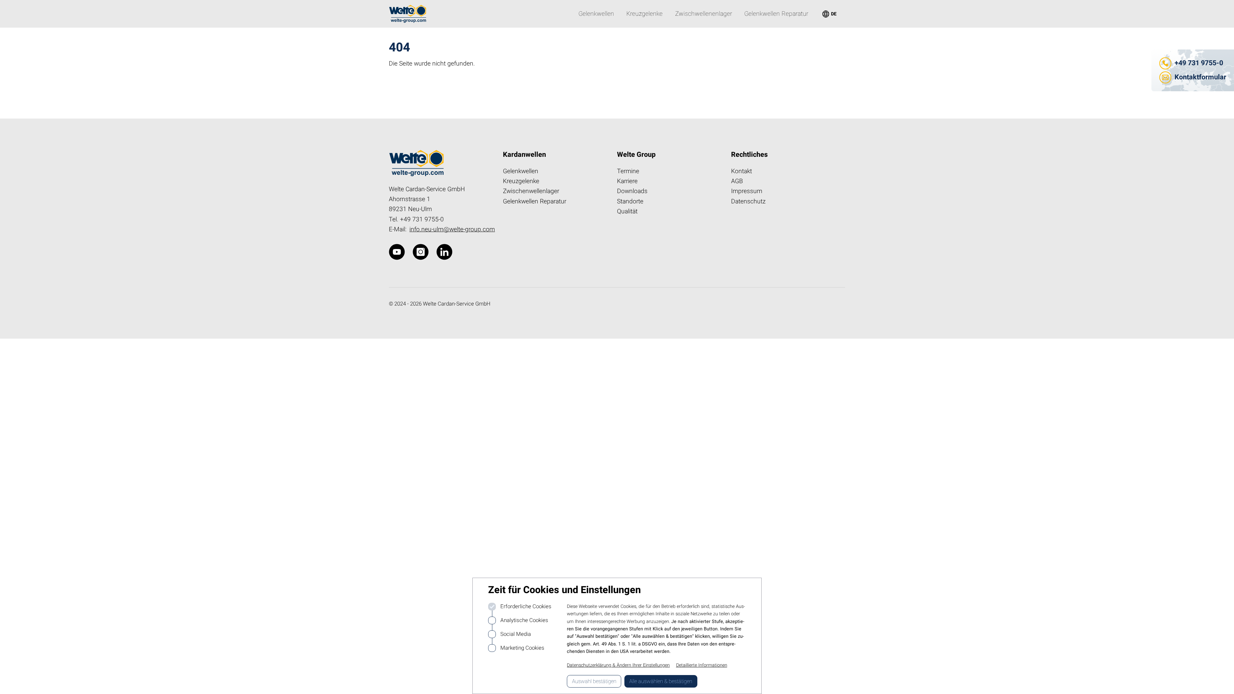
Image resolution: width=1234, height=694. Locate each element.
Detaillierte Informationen (701, 665)
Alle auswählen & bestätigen (660, 681)
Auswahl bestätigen (594, 681)
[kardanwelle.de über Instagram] (421, 252)
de (829, 14)
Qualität (627, 211)
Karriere (627, 181)
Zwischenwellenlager (531, 191)
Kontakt (741, 171)
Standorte (630, 201)
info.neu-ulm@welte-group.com (452, 229)
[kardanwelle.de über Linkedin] (444, 252)
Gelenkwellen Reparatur (534, 201)
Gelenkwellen (520, 171)
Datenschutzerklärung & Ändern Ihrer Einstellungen (618, 665)
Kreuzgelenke (521, 181)
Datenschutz (748, 201)
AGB (737, 181)
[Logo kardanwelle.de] (407, 13)
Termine (628, 171)
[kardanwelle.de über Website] (397, 252)
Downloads (632, 191)
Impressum (746, 191)
